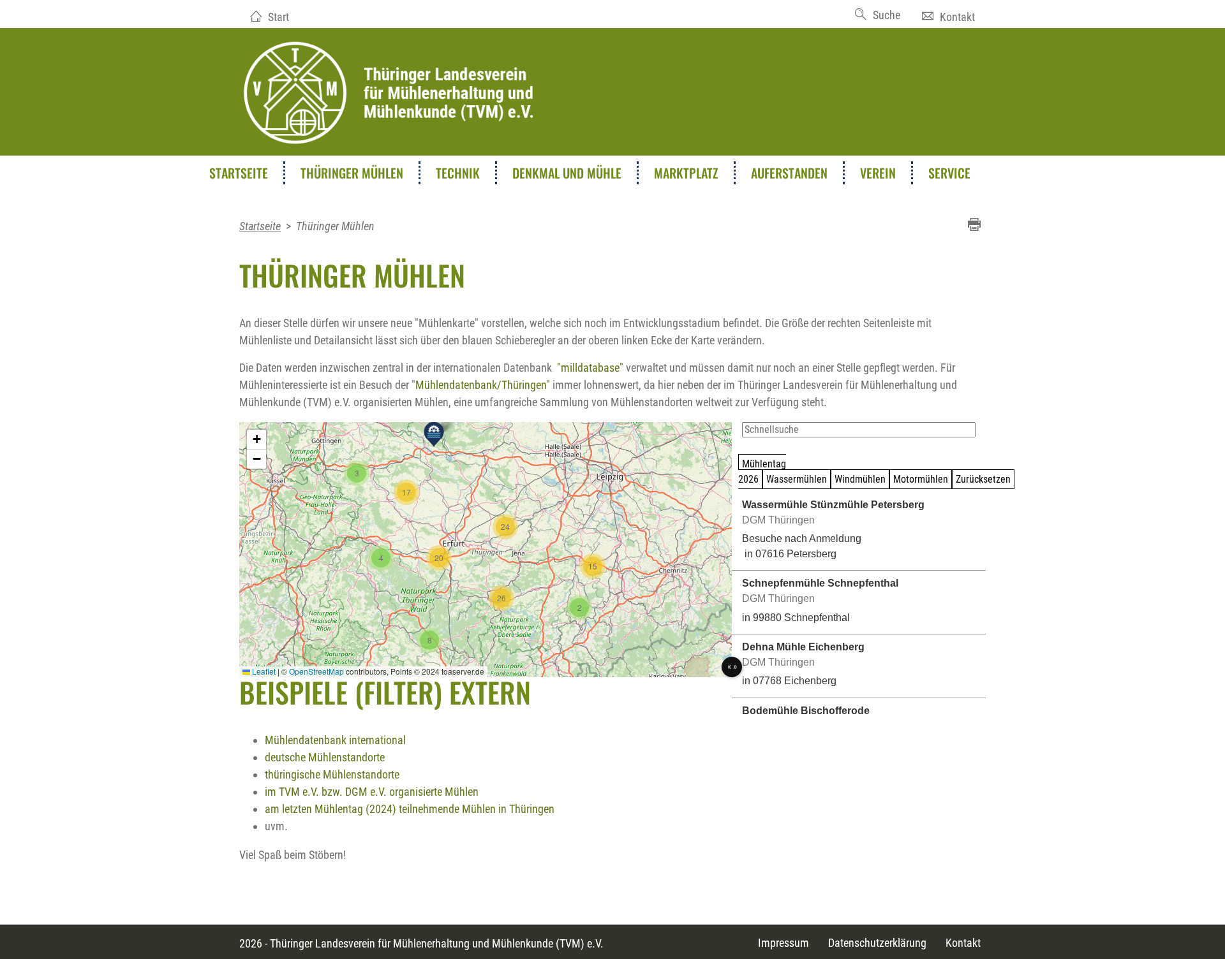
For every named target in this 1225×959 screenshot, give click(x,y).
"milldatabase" (590, 367)
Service (949, 172)
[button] (434, 434)
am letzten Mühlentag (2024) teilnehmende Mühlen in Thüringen (409, 809)
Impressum (783, 942)
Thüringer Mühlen (352, 172)
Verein (878, 172)
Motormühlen (920, 479)
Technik (458, 172)
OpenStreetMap (316, 671)
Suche (886, 15)
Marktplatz (686, 172)
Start (278, 17)
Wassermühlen (796, 479)
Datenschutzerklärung (877, 942)
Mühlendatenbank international (335, 740)
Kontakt (957, 17)
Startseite (238, 172)
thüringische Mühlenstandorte (332, 774)
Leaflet (263, 671)
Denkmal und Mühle (566, 172)
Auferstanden (789, 172)
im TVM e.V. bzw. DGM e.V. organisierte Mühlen (372, 791)
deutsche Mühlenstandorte (325, 757)
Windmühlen (860, 479)
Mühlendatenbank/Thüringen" (482, 385)
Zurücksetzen (983, 479)
